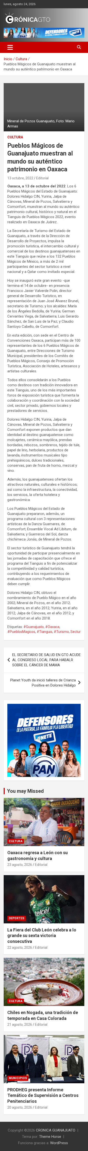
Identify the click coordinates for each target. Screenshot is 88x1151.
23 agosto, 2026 (19, 865)
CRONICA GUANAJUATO (55, 1130)
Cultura (15, 137)
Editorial (42, 178)
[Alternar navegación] (10, 47)
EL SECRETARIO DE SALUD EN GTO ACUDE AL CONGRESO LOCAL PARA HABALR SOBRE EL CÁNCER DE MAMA (46, 660)
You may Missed (25, 791)
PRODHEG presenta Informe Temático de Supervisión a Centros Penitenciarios (42, 1095)
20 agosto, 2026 (19, 1107)
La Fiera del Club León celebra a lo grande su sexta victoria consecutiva (41, 935)
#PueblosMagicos (21, 632)
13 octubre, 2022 (20, 178)
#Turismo (61, 632)
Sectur (75, 632)
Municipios (18, 1078)
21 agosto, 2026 (19, 1024)
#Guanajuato (33, 627)
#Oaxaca (52, 627)
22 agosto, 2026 (19, 947)
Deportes (16, 918)
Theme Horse (50, 1136)
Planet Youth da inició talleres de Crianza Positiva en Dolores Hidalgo (43, 682)
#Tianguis (44, 632)
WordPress (59, 1143)
